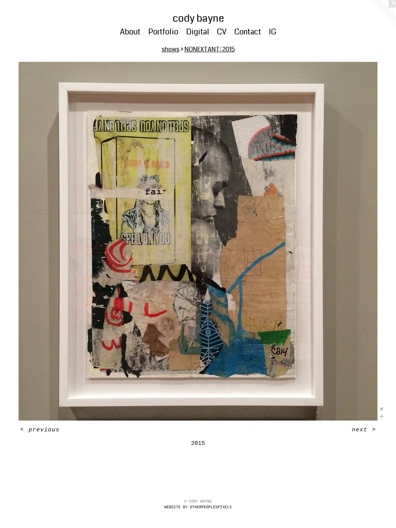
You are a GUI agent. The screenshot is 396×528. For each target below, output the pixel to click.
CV (222, 31)
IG (272, 31)
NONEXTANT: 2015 (209, 49)
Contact (247, 31)
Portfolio (163, 31)
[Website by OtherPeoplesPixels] (380, 15)
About (130, 31)
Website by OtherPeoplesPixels (198, 507)
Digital (197, 31)
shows (170, 49)
